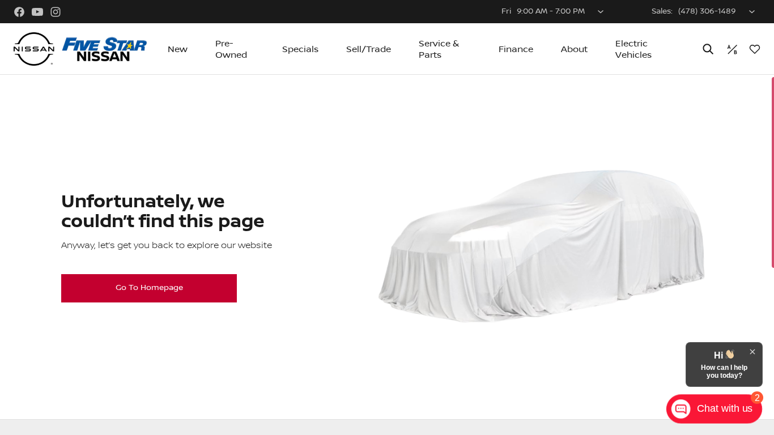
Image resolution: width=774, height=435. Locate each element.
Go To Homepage (149, 287)
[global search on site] (708, 49)
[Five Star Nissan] (80, 49)
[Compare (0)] (732, 49)
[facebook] (19, 12)
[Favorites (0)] (754, 49)
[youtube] (37, 12)
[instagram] (55, 12)
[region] (387, 255)
